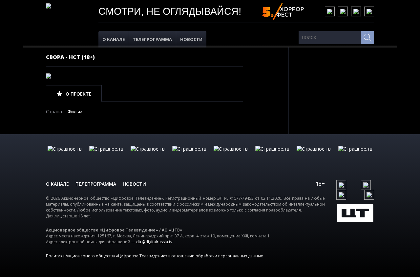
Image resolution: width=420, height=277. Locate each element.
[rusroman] (313, 155)
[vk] (330, 11)
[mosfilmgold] (189, 155)
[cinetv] (64, 155)
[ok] (343, 11)
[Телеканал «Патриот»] (355, 155)
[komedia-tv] (230, 155)
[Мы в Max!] (369, 11)
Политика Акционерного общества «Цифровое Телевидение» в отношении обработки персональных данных (154, 256)
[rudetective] (272, 155)
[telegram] (356, 11)
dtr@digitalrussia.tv (154, 242)
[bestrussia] (106, 155)
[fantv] (147, 155)
